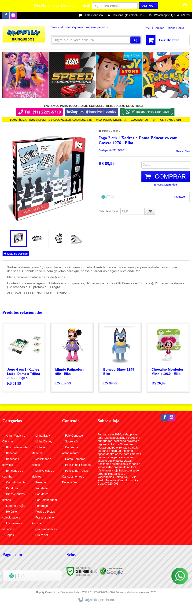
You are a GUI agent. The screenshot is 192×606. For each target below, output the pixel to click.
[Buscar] (135, 40)
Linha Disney (43, 441)
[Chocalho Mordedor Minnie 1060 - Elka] (168, 357)
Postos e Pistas (45, 511)
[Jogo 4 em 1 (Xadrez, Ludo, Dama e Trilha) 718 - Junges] (24, 357)
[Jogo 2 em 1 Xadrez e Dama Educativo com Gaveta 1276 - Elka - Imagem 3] (57, 238)
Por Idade (41, 488)
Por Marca (41, 494)
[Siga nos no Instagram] (13, 15)
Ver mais (26, 372)
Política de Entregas (78, 465)
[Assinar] (148, 5)
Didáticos (12, 488)
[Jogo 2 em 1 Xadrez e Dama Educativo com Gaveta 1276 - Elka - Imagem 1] (18, 238)
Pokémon (41, 482)
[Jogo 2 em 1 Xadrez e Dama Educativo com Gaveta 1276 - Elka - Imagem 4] (76, 238)
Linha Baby (42, 435)
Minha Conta (176, 28)
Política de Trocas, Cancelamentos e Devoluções (75, 476)
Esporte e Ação (15, 505)
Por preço (41, 505)
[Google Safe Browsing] (111, 571)
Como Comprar (75, 459)
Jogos (114, 130)
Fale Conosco (93, 15)
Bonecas (11, 453)
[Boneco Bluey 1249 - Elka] (120, 357)
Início (105, 130)
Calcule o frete (108, 211)
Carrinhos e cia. (16, 482)
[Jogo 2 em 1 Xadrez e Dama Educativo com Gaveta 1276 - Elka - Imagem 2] (37, 238)
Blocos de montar (17, 447)
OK (150, 211)
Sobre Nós (72, 441)
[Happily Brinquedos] (23, 34)
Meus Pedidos (155, 28)
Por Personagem (46, 500)
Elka (187, 151)
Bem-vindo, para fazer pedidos (79, 27)
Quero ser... (42, 535)
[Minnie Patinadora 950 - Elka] (72, 357)
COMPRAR (169, 176)
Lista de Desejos (17, 253)
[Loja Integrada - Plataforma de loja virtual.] (96, 599)
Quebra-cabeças (46, 529)
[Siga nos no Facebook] (5, 15)
